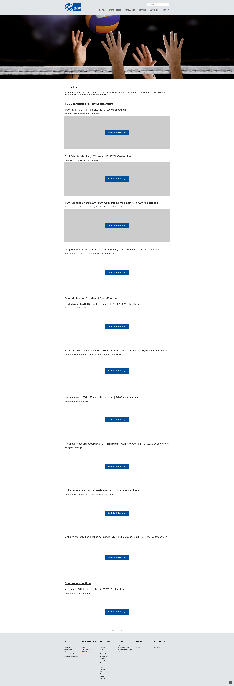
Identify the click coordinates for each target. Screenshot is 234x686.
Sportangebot (115, 10)
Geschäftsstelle (68, 649)
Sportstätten (85, 651)
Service (142, 10)
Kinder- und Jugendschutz (71, 656)
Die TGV (102, 10)
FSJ (65, 651)
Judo (101, 662)
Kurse (83, 647)
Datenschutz (157, 647)
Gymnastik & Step (104, 658)
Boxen (101, 649)
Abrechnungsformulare (123, 647)
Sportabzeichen (86, 649)
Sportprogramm (86, 645)
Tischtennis (103, 674)
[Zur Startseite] (73, 7)
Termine (138, 647)
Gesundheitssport (104, 656)
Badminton (102, 645)
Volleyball (102, 678)
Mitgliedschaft (121, 645)
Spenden (120, 651)
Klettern (102, 667)
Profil (65, 645)
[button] (3, 47)
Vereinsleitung (68, 647)
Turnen (102, 676)
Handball (102, 660)
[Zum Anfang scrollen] (230, 682)
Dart (101, 651)
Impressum (156, 645)
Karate (101, 665)
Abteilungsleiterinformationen (125, 649)
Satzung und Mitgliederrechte (71, 654)
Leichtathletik (103, 669)
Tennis (101, 671)
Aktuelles (154, 10)
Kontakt (165, 10)
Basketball (102, 647)
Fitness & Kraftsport (105, 654)
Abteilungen (130, 10)
